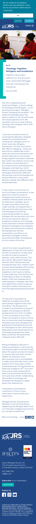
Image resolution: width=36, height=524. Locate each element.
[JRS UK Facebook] (4, 495)
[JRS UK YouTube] (15, 495)
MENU (29, 25)
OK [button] (18, 15)
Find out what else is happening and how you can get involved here (18, 408)
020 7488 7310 (8, 471)
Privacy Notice (26, 504)
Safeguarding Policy (9, 506)
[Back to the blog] (9, 417)
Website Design (22, 515)
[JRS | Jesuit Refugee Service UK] (11, 26)
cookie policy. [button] (8, 10)
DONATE (29, 21)
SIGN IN (18, 21)
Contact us (6, 504)
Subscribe (8, 485)
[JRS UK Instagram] (9, 495)
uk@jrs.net (6, 474)
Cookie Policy (22, 506)
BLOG (8, 65)
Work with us (15, 504)
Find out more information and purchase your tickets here (15, 393)
